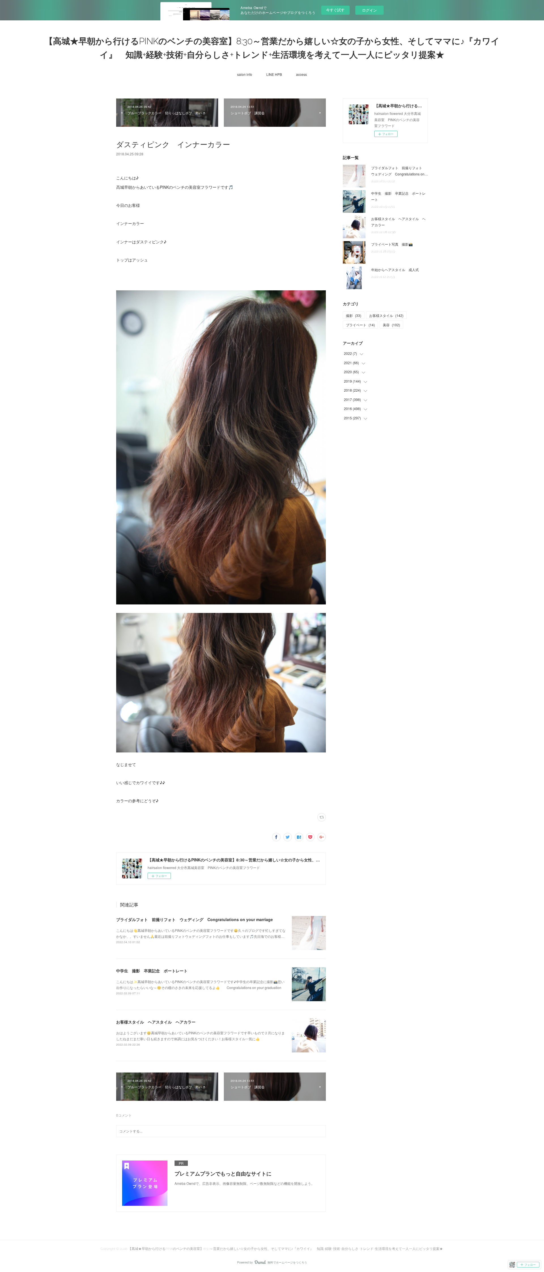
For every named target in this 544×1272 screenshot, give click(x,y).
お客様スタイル (386, 315)
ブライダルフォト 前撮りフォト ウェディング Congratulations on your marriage (194, 919)
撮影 (353, 315)
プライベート (360, 324)
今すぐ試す (335, 9)
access (301, 74)
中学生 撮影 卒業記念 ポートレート (152, 970)
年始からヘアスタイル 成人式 (395, 269)
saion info (244, 74)
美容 (391, 324)
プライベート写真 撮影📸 (393, 244)
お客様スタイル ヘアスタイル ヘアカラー (156, 1022)
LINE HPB (274, 74)
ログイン (369, 10)
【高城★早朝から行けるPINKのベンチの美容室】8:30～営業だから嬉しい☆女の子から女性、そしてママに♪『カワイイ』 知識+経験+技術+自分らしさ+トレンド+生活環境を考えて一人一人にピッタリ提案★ (272, 48)
